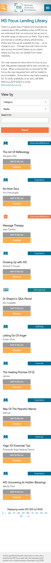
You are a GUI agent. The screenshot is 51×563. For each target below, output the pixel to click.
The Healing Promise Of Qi (18, 372)
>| (28, 516)
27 (14, 513)
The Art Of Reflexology (16, 152)
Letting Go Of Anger (14, 335)
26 (9, 513)
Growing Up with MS (15, 262)
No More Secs (11, 188)
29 (23, 513)
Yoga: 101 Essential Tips (16, 445)
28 (18, 513)
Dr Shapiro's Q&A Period (17, 298)
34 (45, 513)
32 (36, 513)
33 (41, 513)
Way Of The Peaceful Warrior (19, 408)
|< (3, 513)
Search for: (6, 115)
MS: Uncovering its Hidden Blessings (24, 482)
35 (21, 516)
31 (32, 513)
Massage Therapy (13, 225)
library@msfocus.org (11, 85)
